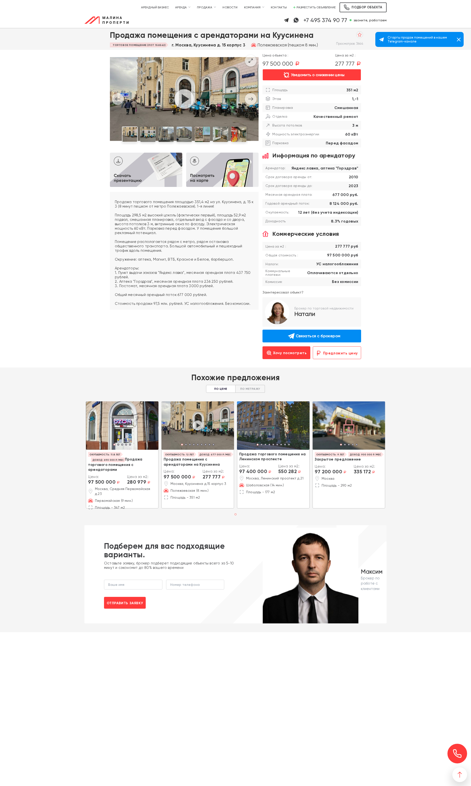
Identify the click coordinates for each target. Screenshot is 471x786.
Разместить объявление (316, 7)
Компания (252, 7)
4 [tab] (126, 445)
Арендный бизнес (155, 7)
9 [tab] (213, 445)
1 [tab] (114, 445)
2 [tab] (118, 445)
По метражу (250, 389)
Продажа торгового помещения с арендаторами (115, 464)
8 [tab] (209, 445)
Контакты (279, 7)
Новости (229, 7)
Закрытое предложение (338, 459)
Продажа (204, 7)
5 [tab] (130, 445)
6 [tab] (201, 445)
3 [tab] (122, 445)
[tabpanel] (122, 425)
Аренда (181, 7)
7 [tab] (205, 445)
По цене (220, 389)
